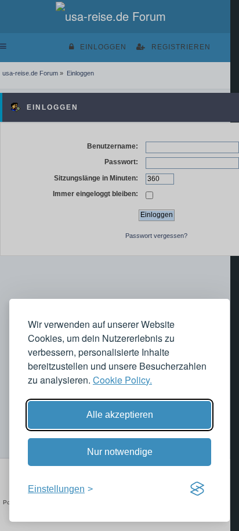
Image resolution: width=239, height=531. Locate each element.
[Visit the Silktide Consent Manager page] (197, 489)
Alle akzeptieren (119, 415)
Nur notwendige (120, 452)
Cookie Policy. (122, 379)
